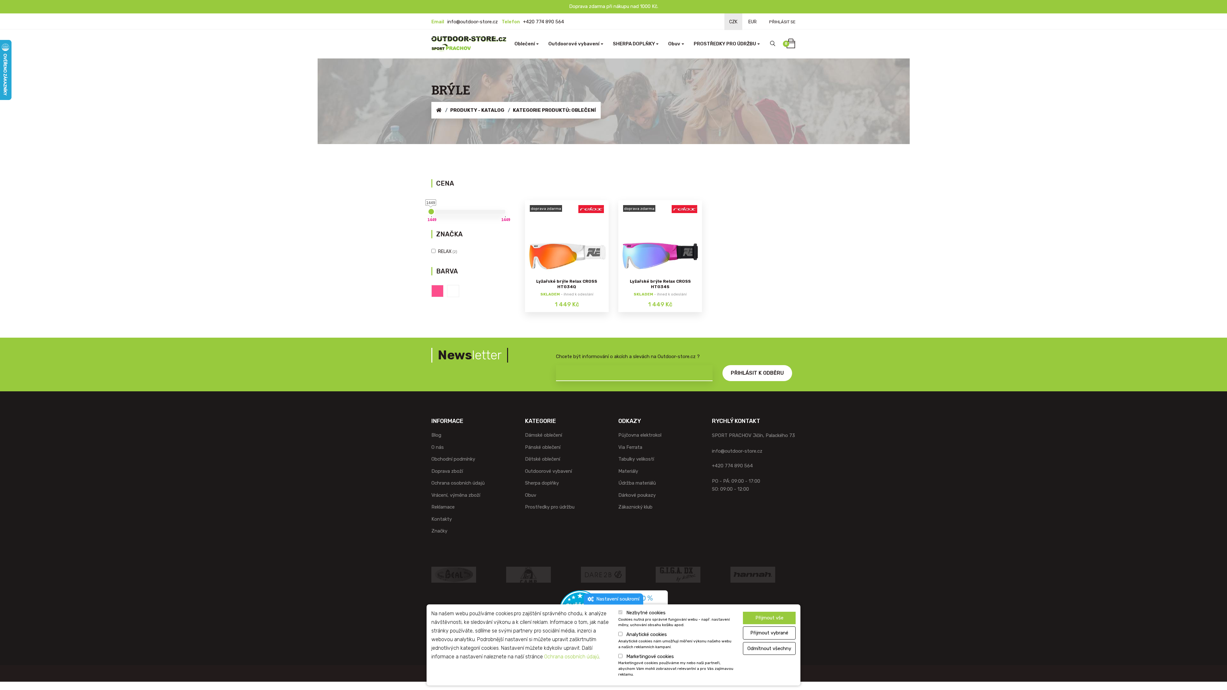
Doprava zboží (447, 471)
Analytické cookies (646, 634)
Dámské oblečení (543, 435)
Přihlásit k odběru (757, 373)
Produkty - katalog (477, 110)
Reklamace (443, 507)
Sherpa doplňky (542, 483)
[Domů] (439, 110)
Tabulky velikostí (636, 459)
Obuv (530, 495)
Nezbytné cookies (646, 613)
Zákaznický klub (635, 507)
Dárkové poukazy (637, 495)
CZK (733, 22)
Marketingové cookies (650, 657)
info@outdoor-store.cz (472, 22)
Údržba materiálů (637, 483)
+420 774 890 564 (543, 22)
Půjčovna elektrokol (639, 435)
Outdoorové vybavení (548, 471)
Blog (436, 435)
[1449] (431, 211)
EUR (752, 22)
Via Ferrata (630, 447)
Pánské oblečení (542, 447)
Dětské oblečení (542, 459)
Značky (439, 531)
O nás (437, 447)
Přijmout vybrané (769, 633)
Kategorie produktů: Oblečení (554, 110)
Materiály (628, 471)
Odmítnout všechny (769, 648)
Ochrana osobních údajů (458, 483)
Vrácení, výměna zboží (455, 495)
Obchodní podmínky (453, 459)
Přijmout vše (769, 618)
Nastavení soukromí (616, 599)
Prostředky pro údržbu (550, 507)
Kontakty (441, 519)
